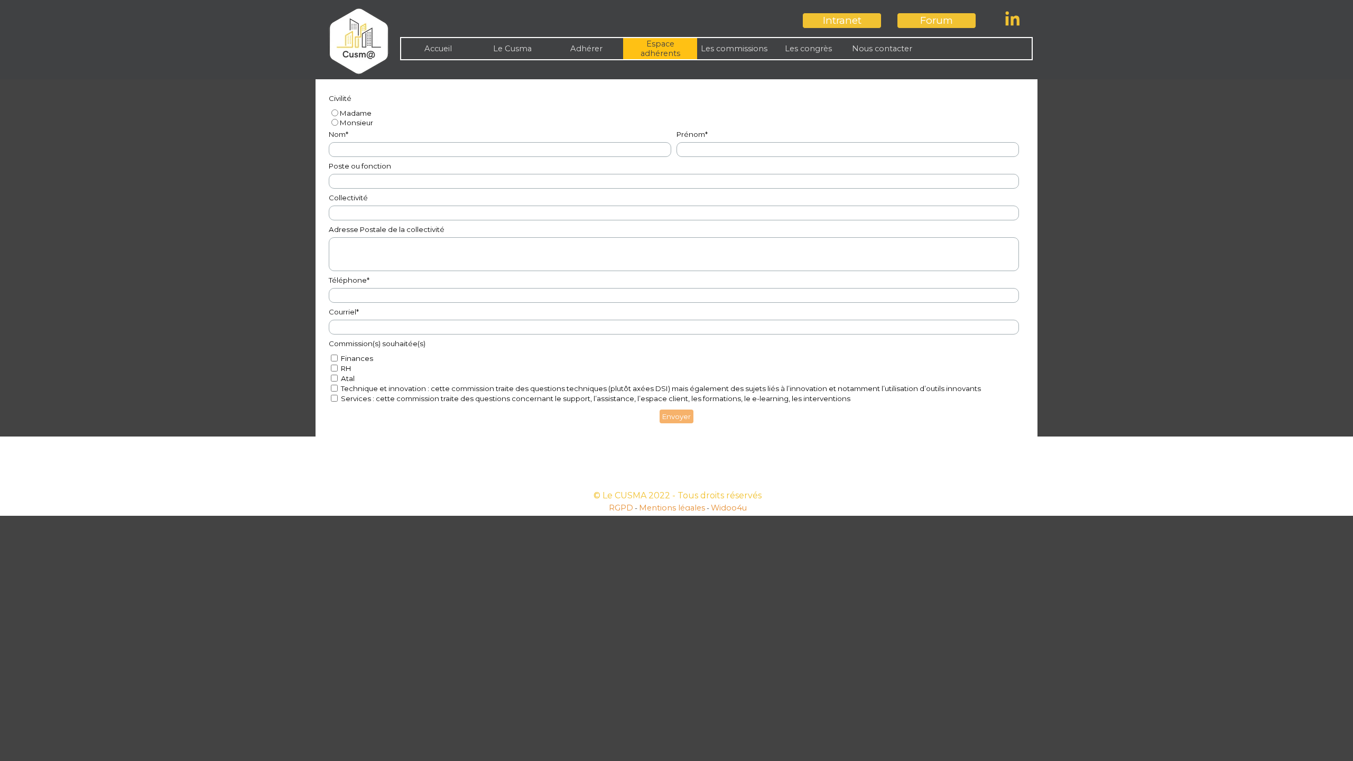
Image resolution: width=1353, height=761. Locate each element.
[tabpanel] (678, 501)
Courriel (344, 312)
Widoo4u (729, 508)
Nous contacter (882, 48)
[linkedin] (1012, 18)
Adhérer (586, 48)
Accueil (438, 48)
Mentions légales (672, 508)
